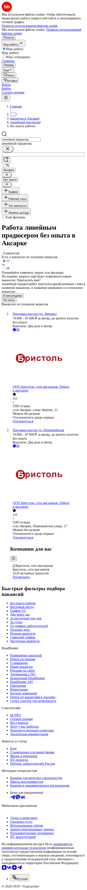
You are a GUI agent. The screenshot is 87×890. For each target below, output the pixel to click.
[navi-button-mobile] (6, 97)
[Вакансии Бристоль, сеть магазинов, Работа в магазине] (48, 358)
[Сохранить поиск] (6, 160)
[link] (9, 75)
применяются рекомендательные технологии (37, 846)
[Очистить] (8, 148)
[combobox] (21, 139)
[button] (6, 85)
